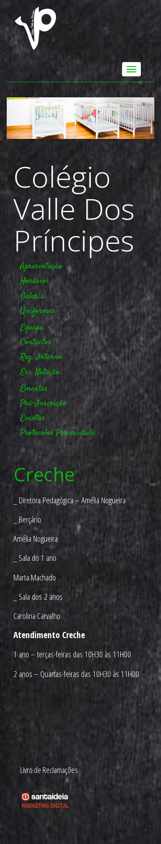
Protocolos (37, 433)
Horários (34, 281)
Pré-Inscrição (43, 403)
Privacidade (75, 433)
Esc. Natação (40, 372)
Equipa (31, 328)
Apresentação (41, 266)
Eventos (32, 418)
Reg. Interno (41, 357)
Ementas (34, 389)
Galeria (32, 296)
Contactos (35, 342)
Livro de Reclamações (49, 770)
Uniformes (37, 311)
